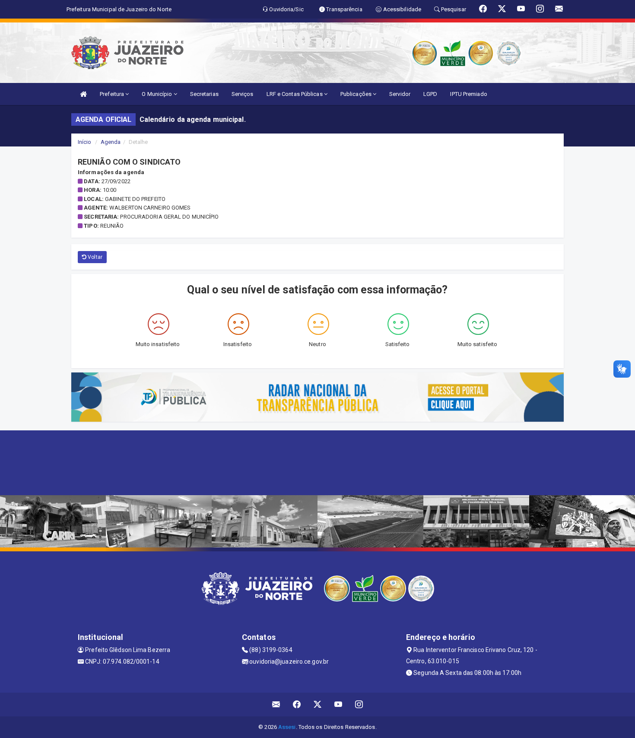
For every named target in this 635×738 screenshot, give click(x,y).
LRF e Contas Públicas (295, 94)
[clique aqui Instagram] (359, 704)
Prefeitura (112, 94)
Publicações (356, 94)
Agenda (111, 142)
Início (85, 142)
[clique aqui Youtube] (338, 704)
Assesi (287, 727)
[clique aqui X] (317, 704)
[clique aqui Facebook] (297, 704)
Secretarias (204, 94)
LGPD (430, 94)
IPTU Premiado (468, 94)
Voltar (94, 257)
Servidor (399, 94)
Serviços (243, 94)
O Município (157, 94)
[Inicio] (83, 94)
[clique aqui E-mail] (276, 704)
